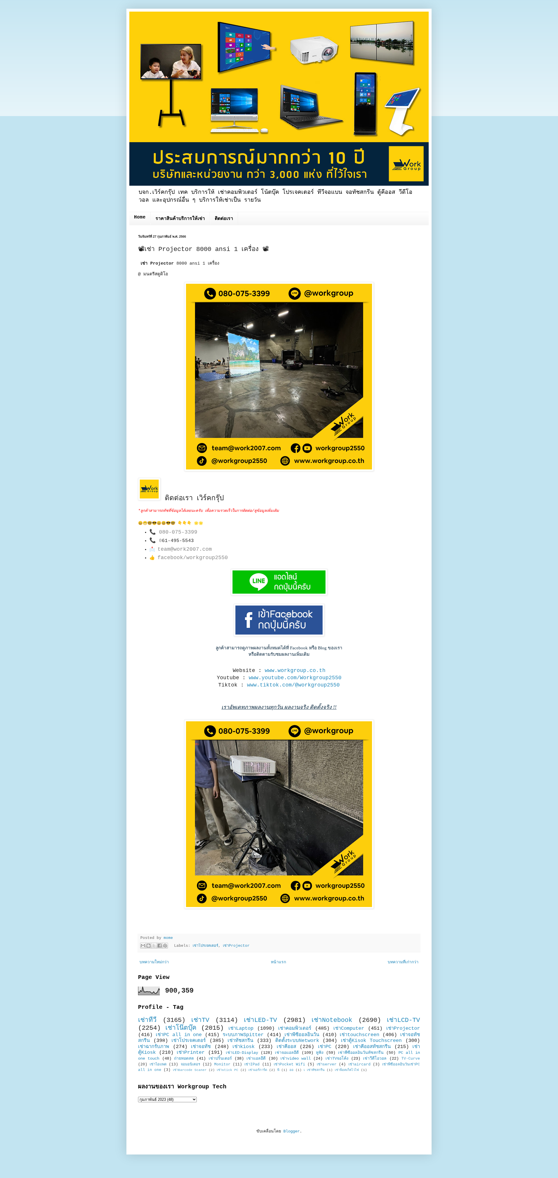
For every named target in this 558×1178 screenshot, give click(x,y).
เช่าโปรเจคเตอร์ (205, 946)
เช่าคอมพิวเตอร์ (294, 1028)
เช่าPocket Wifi (289, 1065)
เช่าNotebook (332, 1020)
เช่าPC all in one (179, 1035)
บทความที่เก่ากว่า (403, 962)
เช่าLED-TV (260, 1020)
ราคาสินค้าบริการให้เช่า (180, 218)
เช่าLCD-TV (403, 1020)
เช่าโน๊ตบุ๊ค (180, 1028)
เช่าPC (324, 1046)
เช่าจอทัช (201, 1046)
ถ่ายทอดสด (184, 1058)
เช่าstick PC (227, 1070)
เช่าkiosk (244, 1046)
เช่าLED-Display (242, 1052)
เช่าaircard (359, 1065)
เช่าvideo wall (295, 1058)
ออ (291, 1070)
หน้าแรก (278, 962)
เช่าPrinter (191, 1052)
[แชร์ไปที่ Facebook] (159, 945)
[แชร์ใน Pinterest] (165, 945)
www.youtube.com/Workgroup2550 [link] (295, 678)
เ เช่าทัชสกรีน (314, 1070)
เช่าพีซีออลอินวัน (302, 1035)
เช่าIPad (252, 1065)
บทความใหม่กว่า (154, 962)
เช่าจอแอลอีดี (287, 1052)
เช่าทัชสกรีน (240, 1040)
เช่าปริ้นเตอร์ (220, 1058)
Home (140, 217)
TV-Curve (410, 1059)
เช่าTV (200, 1020)
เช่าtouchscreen (359, 1035)
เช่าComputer (348, 1028)
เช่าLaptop (240, 1028)
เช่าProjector (236, 946)
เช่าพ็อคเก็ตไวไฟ (347, 1070)
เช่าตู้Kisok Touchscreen (371, 1040)
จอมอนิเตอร (190, 1065)
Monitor (222, 1065)
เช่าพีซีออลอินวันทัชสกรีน (361, 1052)
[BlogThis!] (148, 945)
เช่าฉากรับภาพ (153, 1046)
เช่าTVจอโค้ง (337, 1058)
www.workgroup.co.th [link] (295, 670)
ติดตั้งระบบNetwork (297, 1040)
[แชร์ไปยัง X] (154, 945)
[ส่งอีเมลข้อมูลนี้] (143, 945)
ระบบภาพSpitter (243, 1035)
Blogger (291, 1131)
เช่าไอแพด (158, 1065)
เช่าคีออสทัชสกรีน (372, 1046)
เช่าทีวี (147, 1020)
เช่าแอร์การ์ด (257, 1070)
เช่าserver (327, 1065)
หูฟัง (319, 1052)
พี (278, 1070)
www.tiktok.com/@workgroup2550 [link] (293, 685)
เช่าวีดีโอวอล (375, 1058)
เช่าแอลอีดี (256, 1058)
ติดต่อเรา (224, 218)
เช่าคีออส (286, 1046)
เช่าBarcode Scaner (190, 1070)
